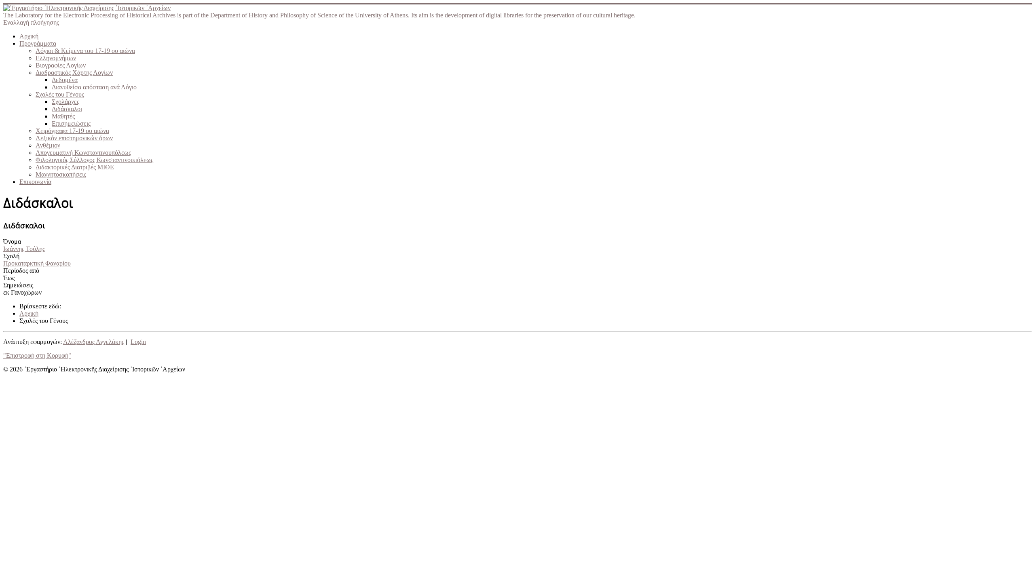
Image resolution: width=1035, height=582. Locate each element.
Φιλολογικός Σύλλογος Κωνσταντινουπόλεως (94, 159)
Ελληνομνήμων (56, 58)
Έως (9, 277)
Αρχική (28, 36)
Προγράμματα (37, 43)
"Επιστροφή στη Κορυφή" (37, 355)
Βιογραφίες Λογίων (61, 65)
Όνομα (12, 241)
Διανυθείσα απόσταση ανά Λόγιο (94, 87)
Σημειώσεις (18, 285)
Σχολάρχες (65, 101)
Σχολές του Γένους (60, 94)
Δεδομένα (65, 79)
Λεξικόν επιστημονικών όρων (74, 138)
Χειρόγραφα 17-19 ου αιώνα (72, 130)
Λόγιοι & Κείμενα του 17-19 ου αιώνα (85, 50)
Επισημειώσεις (71, 123)
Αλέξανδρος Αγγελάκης (93, 341)
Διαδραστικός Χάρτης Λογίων (74, 72)
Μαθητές (63, 116)
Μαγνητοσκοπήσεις (61, 174)
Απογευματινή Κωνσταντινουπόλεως (83, 152)
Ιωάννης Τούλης (24, 248)
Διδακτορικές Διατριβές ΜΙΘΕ (75, 167)
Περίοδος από (21, 270)
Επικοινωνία (35, 181)
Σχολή (11, 256)
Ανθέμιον (48, 145)
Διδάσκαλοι (67, 108)
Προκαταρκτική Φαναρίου (37, 263)
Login (138, 341)
